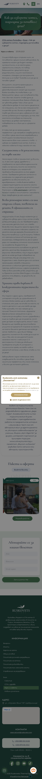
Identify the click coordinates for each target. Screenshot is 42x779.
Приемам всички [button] (21, 395)
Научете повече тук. (32, 390)
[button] (21, 400)
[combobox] (38, 378)
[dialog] (21, 389)
